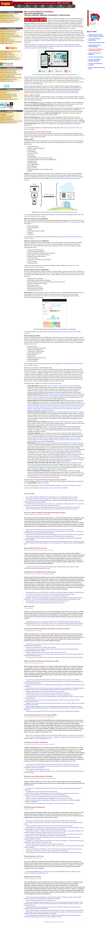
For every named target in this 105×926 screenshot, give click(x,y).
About (35, 7)
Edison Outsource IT (64, 601)
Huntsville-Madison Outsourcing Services (54, 691)
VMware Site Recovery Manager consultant (70, 457)
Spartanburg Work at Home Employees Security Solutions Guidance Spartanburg (45, 829)
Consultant (3, 92)
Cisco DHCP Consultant (6, 97)
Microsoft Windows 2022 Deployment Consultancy (12, 69)
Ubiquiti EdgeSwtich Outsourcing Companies (11, 51)
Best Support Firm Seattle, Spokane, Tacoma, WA (63, 820)
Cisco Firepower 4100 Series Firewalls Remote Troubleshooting (39, 716)
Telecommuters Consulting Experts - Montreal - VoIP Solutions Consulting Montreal (45, 795)
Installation (3, 114)
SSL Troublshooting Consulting (8, 56)
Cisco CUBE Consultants (6, 52)
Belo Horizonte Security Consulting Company (61, 529)
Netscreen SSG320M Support (7, 119)
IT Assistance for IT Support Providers (9, 20)
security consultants (52, 426)
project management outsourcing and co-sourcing (60, 385)
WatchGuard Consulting (6, 117)
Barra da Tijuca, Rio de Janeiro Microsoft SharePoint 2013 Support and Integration (61, 852)
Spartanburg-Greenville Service (60, 850)
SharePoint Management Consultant (9, 79)
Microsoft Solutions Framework (8, 16)
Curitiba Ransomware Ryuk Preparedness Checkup (69, 625)
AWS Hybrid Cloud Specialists (7, 54)
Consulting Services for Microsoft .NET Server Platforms (53, 487)
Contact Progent (44, 483)
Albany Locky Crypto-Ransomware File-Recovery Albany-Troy (64, 507)
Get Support (27, 7)
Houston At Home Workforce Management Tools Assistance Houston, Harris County (56, 689)
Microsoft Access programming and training (41, 397)
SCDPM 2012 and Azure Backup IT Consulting (60, 798)
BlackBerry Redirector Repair (70, 498)
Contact (42, 7)
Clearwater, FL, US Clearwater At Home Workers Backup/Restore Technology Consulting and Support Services (52, 599)
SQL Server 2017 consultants (69, 462)
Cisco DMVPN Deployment (7, 112)
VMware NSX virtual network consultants (59, 439)
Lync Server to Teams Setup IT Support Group (11, 74)
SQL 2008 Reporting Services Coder (32, 878)
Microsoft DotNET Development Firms (33, 858)
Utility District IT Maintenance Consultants (10, 18)
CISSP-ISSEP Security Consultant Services (63, 536)
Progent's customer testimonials (41, 475)
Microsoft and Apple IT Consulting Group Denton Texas (58, 695)
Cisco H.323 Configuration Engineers (9, 95)
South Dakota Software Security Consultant (70, 849)
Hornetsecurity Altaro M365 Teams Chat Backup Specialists (63, 508)
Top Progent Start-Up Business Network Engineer (60, 825)
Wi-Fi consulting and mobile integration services (46, 44)
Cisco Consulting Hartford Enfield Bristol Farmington (60, 594)
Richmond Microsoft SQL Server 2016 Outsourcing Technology (63, 764)
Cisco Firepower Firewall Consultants (9, 99)
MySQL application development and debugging (71, 395)
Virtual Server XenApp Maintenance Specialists (11, 41)
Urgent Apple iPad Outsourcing (58, 652)
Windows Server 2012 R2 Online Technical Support (65, 497)
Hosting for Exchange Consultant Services (53, 602)
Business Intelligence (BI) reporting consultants (65, 412)
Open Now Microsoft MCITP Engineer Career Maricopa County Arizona (66, 735)
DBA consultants (53, 394)
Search (70, 7)
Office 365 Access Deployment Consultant (10, 29)
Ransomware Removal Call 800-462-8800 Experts (11, 36)
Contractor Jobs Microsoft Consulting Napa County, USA (68, 657)
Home (19, 7)
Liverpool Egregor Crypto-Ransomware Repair (72, 910)
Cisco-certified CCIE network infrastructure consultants (67, 421)
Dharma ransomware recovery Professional (58, 796)
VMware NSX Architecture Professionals (33, 663)
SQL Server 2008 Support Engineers (9, 72)
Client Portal (60, 7)
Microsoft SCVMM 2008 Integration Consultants (11, 77)
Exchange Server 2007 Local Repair (8, 70)
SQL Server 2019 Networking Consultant (69, 711)
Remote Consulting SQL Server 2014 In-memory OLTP (37, 514)
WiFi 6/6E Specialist (29, 809)
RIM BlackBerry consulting (46, 48)
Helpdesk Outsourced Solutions (8, 33)
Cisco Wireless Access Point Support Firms (10, 59)
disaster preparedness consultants (61, 449)
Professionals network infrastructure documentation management (39, 744)
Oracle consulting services (52, 395)
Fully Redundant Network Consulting (32, 630)
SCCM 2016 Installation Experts (8, 76)
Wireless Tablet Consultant (7, 43)
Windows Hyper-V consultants (72, 438)
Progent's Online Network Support (72, 485)
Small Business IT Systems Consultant (9, 13)
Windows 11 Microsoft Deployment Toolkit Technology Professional (40, 778)
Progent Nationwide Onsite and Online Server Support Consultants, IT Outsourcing (40, 3)
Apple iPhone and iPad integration (65, 46)
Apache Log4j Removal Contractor (8, 31)
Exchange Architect (5, 38)
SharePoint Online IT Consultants (55, 844)
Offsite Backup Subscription (7, 15)
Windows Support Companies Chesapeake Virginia (71, 592)
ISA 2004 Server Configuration (61, 693)
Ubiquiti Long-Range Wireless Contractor (10, 34)
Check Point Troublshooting (7, 115)
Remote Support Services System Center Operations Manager (39, 574)
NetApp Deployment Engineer (7, 40)
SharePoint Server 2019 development (49, 407)
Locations (51, 7)
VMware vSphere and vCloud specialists (37, 439)
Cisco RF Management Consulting (8, 94)
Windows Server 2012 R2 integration (61, 405)
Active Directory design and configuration (61, 408)
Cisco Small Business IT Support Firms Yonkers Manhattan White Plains (50, 596)
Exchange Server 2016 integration (42, 408)
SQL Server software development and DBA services (64, 92)
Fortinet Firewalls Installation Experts (9, 122)
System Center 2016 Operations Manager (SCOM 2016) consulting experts (61, 443)
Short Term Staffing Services (7, 22)
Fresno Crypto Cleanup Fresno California (68, 679)
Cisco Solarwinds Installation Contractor (10, 57)
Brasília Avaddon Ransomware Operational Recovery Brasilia (68, 534)
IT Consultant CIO (28, 608)
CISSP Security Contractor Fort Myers (64, 803)
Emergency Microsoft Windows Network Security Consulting (38, 550)
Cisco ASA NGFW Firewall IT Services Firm (10, 90)
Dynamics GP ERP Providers (7, 81)
